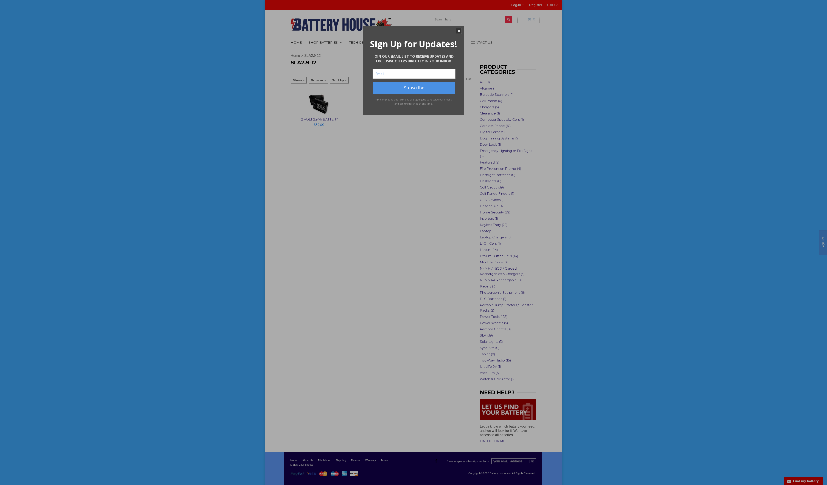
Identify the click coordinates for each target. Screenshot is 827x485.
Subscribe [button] (414, 88)
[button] (459, 31)
